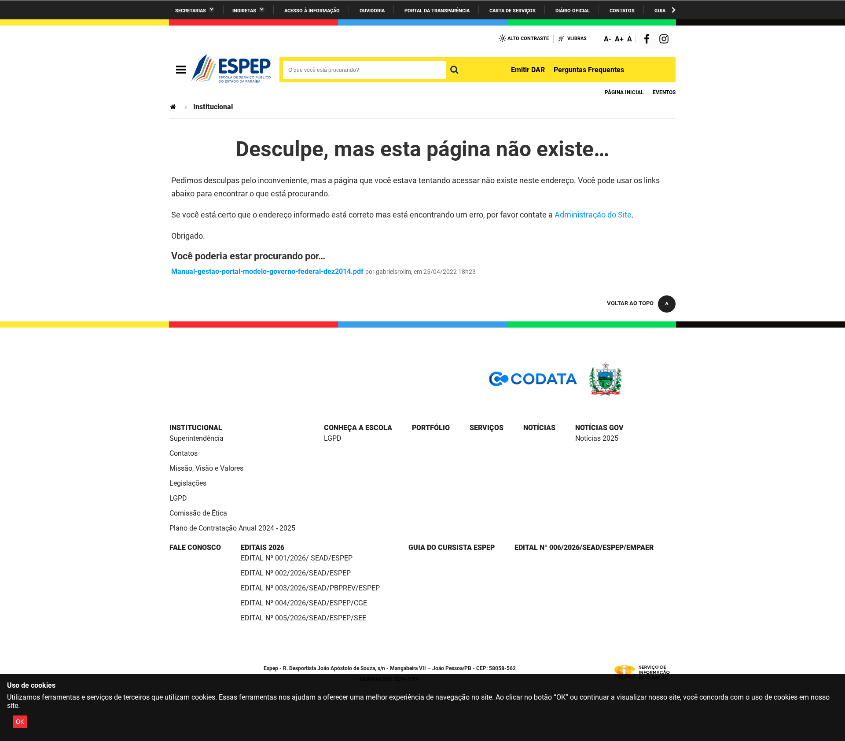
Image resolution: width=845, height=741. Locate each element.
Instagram (665, 40)
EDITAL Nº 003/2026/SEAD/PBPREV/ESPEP (310, 588)
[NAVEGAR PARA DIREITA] (674, 10)
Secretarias (190, 11)
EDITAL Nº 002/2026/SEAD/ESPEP (296, 573)
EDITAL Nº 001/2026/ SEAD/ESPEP (297, 558)
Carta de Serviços (512, 11)
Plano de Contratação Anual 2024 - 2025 (232, 528)
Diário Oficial (572, 11)
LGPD (178, 498)
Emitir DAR (528, 70)
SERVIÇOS (486, 428)
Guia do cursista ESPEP (451, 547)
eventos (664, 92)
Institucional (195, 428)
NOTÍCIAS (539, 428)
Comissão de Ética (198, 513)
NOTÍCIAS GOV (599, 428)
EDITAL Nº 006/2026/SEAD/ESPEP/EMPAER (584, 547)
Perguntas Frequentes (589, 70)
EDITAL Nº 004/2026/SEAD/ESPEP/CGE (304, 603)
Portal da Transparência (437, 11)
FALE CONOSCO (195, 547)
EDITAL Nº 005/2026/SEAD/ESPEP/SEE (303, 618)
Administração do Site (593, 214)
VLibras (577, 38)
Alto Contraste (528, 38)
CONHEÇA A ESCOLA (358, 428)
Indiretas (244, 11)
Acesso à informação (312, 11)
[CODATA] (533, 382)
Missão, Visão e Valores (206, 468)
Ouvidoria (372, 11)
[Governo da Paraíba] (632, 394)
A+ (619, 39)
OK (20, 722)
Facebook (648, 40)
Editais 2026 (262, 547)
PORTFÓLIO (431, 428)
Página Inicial (624, 92)
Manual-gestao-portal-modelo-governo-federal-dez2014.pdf (267, 271)
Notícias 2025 (596, 438)
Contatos (622, 11)
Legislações (187, 483)
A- (607, 39)
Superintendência (196, 438)
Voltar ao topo (630, 303)
